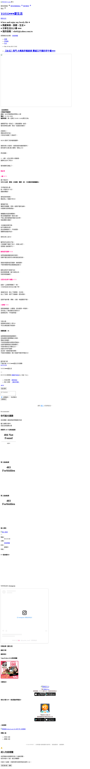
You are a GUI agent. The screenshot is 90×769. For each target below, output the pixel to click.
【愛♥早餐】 (16, 382)
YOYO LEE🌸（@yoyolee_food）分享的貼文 (24, 640)
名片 (5, 43)
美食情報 (15, 35)
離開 (10, 765)
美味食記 (14, 380)
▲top (2, 385)
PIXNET (32, 744)
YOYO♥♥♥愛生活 (12, 13)
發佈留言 (3, 399)
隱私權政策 (55, 744)
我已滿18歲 (4, 765)
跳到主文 (3, 18)
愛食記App (46, 689)
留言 (17, 375)
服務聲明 (61, 744)
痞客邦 (14, 375)
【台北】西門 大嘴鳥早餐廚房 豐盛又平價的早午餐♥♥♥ (29, 51)
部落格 (6, 41)
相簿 (5, 39)
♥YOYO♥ (4, 365)
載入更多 (3, 388)
